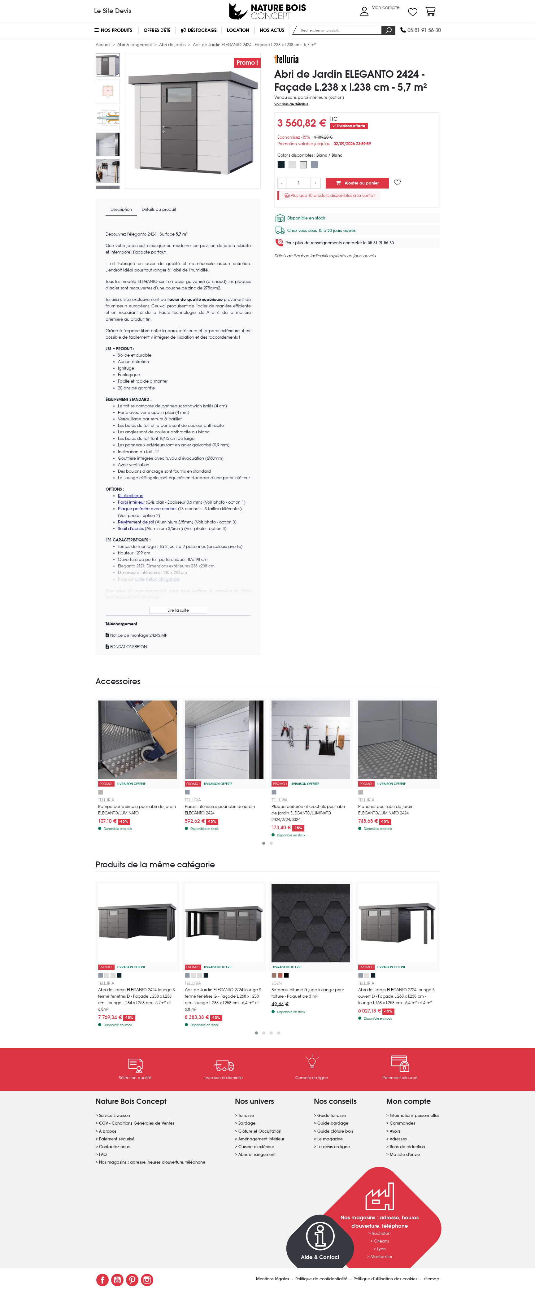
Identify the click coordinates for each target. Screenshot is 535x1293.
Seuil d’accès (131, 528)
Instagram (147, 1280)
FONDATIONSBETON (128, 646)
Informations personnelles (414, 1115)
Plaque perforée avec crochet (148, 508)
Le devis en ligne (333, 1146)
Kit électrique (130, 495)
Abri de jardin (173, 44)
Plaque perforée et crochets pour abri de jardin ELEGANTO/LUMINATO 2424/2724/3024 (308, 813)
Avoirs (395, 1131)
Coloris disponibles (309, 155)
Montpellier (381, 1256)
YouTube (117, 1280)
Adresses (398, 1139)
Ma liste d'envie (405, 1154)
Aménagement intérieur (261, 1139)
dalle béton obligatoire (157, 579)
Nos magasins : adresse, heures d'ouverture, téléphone (152, 1162)
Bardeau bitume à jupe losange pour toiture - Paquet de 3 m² (308, 993)
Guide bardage (332, 1123)
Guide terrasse (331, 1115)
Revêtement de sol (136, 522)
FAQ (103, 1154)
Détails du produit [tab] (159, 209)
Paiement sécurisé (116, 1139)
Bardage (246, 1123)
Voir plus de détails (290, 104)
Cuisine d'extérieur (256, 1146)
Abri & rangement (135, 44)
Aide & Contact (320, 1257)
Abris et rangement (257, 1154)
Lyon (381, 1249)
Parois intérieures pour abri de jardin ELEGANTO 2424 (220, 810)
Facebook (102, 1280)
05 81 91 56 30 (423, 30)
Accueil (103, 44)
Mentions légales (273, 1279)
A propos (107, 1131)
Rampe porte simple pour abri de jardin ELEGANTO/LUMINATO (137, 810)
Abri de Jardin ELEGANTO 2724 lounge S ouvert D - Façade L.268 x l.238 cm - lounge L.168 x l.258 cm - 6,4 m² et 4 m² (396, 996)
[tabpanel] (178, 438)
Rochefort (381, 1233)
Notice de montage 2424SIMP (138, 635)
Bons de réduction (407, 1146)
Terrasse (246, 1115)
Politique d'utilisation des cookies (386, 1279)
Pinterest (132, 1280)
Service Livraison (114, 1115)
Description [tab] (121, 209)
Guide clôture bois (335, 1131)
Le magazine (330, 1139)
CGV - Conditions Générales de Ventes (136, 1123)
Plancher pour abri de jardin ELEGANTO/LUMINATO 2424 (386, 810)
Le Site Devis (112, 11)
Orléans (381, 1241)
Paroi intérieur (131, 502)
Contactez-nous (114, 1146)
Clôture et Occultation (259, 1131)
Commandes (402, 1123)
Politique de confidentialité (322, 1279)
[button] (264, 843)
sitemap (431, 1279)
